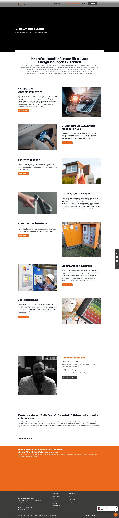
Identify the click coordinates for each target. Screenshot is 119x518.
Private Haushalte (56, 496)
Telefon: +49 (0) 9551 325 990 (25, 507)
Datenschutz (72, 499)
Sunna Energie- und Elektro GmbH (26, 498)
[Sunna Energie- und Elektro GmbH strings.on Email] (86, 515)
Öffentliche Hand (56, 501)
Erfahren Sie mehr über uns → (26, 438)
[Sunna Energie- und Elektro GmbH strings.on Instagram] (90, 515)
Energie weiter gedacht (72, 3)
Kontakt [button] (93, 3)
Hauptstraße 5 (21, 502)
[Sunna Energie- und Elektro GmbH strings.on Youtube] (92, 515)
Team (83, 3)
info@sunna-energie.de (23, 509)
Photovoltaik (57, 3)
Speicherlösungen (56, 505)
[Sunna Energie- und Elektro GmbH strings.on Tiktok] (94, 515)
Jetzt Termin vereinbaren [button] (68, 377)
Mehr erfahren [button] (22, 110)
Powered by (48, 515)
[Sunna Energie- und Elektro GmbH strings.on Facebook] (88, 515)
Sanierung (54, 503)
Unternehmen (55, 498)
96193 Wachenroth (22, 505)
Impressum (71, 496)
